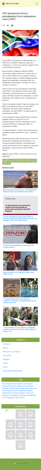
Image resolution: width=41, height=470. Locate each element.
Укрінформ (11, 397)
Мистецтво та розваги (11, 352)
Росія (4, 159)
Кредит (14, 161)
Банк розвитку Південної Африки (27, 161)
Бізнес (5, 348)
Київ (14, 384)
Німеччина (23, 395)
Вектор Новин (12, 3)
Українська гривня (26, 391)
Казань (9, 161)
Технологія (7, 355)
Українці (5, 386)
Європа (9, 391)
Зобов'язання (6, 163)
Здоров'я (6, 359)
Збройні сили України (24, 384)
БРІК (4, 161)
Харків (17, 397)
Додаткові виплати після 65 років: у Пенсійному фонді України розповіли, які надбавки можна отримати (19, 191)
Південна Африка (31, 159)
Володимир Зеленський (24, 386)
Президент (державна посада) (13, 388)
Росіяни (12, 386)
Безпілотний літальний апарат (13, 393)
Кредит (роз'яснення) (13, 159)
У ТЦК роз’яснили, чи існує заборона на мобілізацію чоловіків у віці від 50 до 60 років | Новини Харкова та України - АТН (19, 329)
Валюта (23, 159)
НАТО (23, 397)
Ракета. (15, 391)
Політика (6, 344)
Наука (5, 363)
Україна (9, 384)
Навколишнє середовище (12, 371)
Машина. (15, 395)
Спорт (5, 367)
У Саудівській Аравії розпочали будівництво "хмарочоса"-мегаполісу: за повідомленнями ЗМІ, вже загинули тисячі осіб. (19, 300)
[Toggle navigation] (36, 4)
